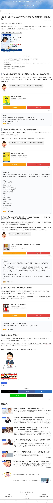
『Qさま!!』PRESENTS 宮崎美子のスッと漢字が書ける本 (25, 244)
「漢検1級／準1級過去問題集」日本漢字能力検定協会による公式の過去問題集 (21, 59)
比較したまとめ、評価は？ (10, 68)
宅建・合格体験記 (9, 496)
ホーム (9, 494)
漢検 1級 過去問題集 (16, 96)
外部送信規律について (44, 496)
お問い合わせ (26, 498)
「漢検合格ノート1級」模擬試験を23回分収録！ (14, 66)
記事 (26, 496)
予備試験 (44, 494)
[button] (35, 395)
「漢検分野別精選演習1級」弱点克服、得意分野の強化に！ (17, 60)
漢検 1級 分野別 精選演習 (17, 153)
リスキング (5, 383)
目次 (25, 56)
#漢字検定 (4, 385)
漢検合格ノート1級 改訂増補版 (19, 304)
